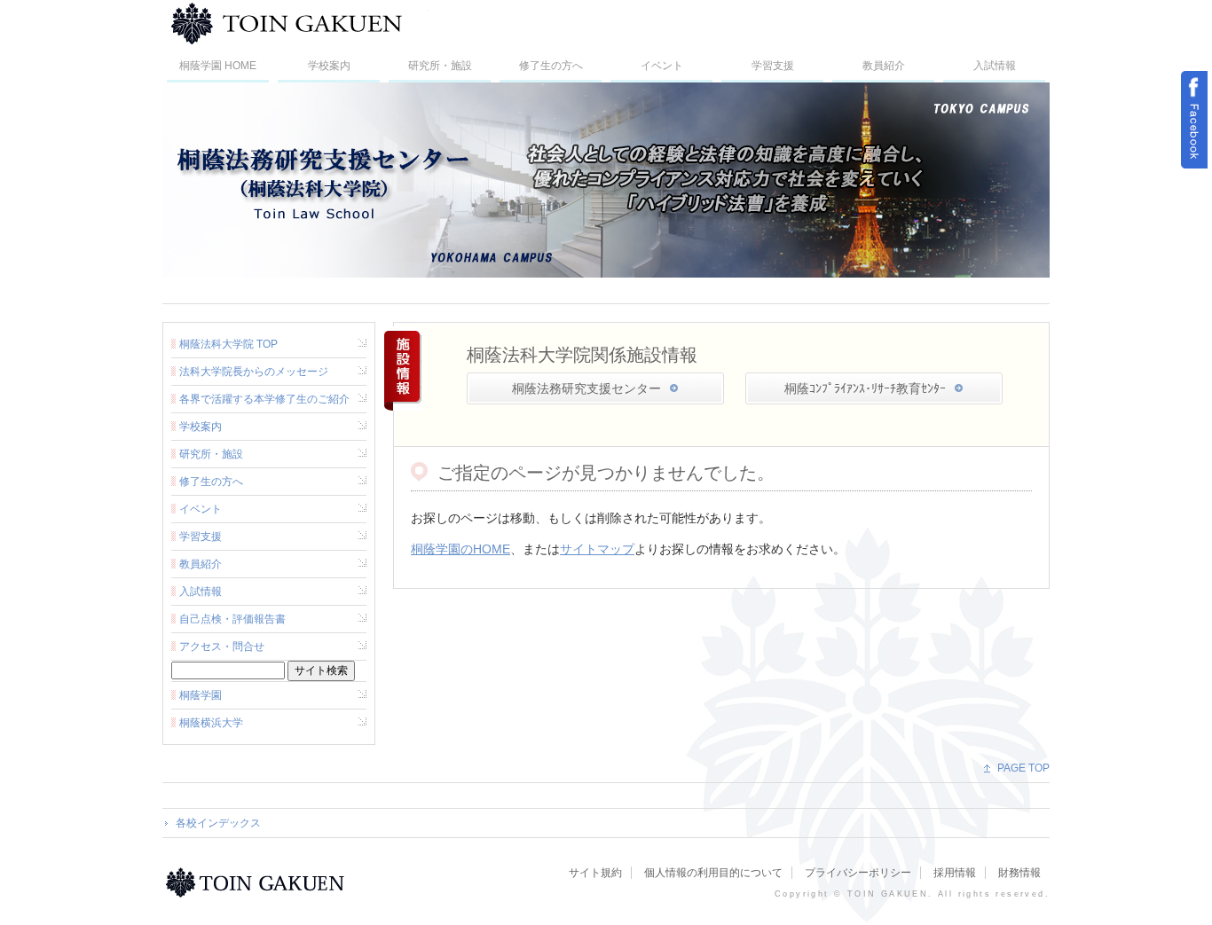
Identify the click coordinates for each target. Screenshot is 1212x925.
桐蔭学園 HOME (217, 65)
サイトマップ (597, 549)
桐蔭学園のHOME (460, 549)
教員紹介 (883, 65)
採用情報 (954, 872)
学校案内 (329, 65)
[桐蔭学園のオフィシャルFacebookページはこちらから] (1194, 120)
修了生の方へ (551, 65)
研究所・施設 (440, 65)
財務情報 (1019, 872)
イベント (662, 65)
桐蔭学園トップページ (257, 882)
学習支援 (773, 65)
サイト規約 (595, 872)
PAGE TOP (1023, 768)
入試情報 (994, 65)
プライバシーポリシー (858, 872)
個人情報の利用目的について (713, 872)
